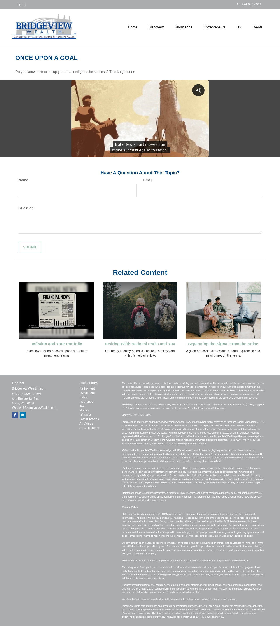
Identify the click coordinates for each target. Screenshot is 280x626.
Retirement (87, 388)
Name (23, 180)
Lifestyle (85, 414)
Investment (87, 392)
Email (147, 180)
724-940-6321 (251, 4)
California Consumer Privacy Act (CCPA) (232, 404)
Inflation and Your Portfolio (57, 344)
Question (26, 208)
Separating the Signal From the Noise (223, 344)
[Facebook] (25, 4)
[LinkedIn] (20, 4)
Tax (81, 406)
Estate (83, 397)
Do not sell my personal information (206, 408)
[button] (156, 27)
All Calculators (89, 427)
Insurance (86, 401)
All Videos (86, 423)
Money (84, 410)
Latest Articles (89, 419)
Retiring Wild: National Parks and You (140, 344)
